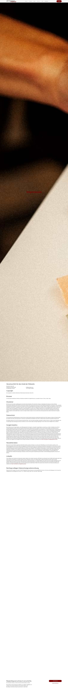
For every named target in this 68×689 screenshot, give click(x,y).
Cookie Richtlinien (55, 683)
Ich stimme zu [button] (55, 680)
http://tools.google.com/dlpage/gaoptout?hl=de (49, 439)
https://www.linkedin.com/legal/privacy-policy (18, 463)
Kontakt (59, 1)
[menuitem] (30, 1)
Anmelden (46, 1)
